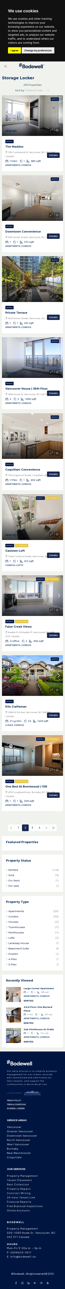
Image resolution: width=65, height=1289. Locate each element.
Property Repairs (19, 1188)
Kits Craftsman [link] (15, 706)
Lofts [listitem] (11, 937)
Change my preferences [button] (38, 50)
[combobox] (37, 90)
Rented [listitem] (13, 869)
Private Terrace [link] (16, 312)
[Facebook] (16, 1283)
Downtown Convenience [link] (23, 231)
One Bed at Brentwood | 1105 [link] (26, 786)
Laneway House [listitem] (18, 943)
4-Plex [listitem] (12, 959)
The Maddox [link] (14, 146)
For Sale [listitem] (13, 885)
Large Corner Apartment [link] (39, 988)
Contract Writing (19, 1193)
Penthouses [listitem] (16, 932)
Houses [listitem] (13, 921)
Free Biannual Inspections (25, 1206)
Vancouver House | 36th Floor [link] (26, 388)
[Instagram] (23, 1283)
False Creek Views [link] (18, 626)
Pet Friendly (52, 498)
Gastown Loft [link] (15, 550)
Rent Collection (18, 1184)
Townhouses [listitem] (16, 927)
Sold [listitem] (11, 875)
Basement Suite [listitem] (18, 948)
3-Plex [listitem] (12, 964)
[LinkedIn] (29, 1283)
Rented (54, 99)
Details (53, 155)
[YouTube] (42, 1283)
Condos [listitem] (13, 916)
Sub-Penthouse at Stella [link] (39, 1029)
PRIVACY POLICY (14, 1100)
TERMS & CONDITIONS (16, 1104)
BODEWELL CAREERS (16, 1108)
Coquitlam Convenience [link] (22, 469)
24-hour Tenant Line (21, 1197)
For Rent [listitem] (14, 880)
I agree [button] (14, 50)
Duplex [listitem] (13, 953)
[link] (32, 115)
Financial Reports (19, 1201)
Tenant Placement (19, 1180)
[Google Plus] (36, 1283)
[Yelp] (48, 1283)
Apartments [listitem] (16, 911)
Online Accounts (18, 1210)
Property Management (22, 1175)
